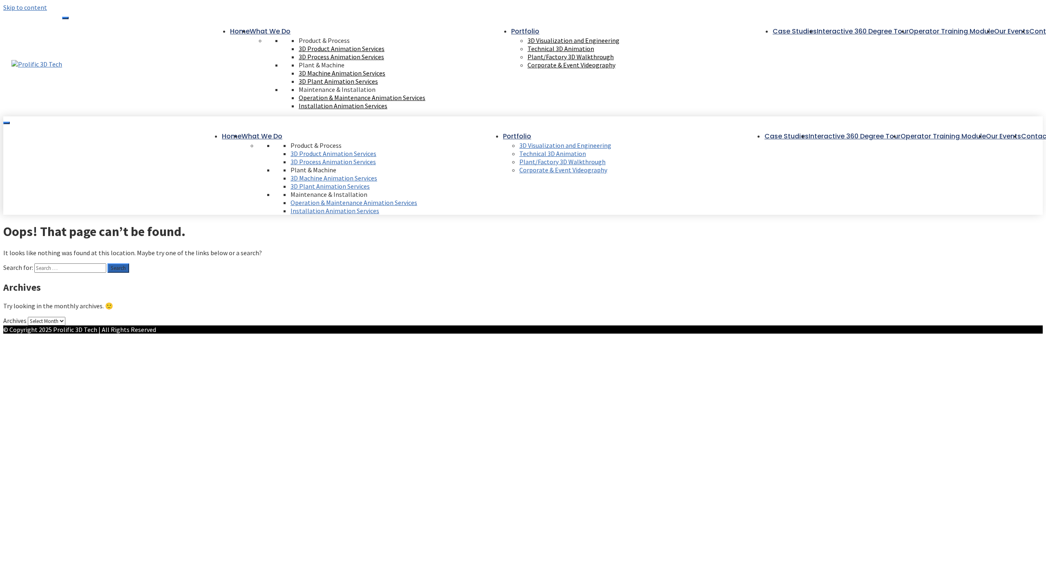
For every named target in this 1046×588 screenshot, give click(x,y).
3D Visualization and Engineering (573, 40)
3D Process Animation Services (341, 57)
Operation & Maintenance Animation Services (362, 98)
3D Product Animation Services (341, 49)
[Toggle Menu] (65, 18)
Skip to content (25, 7)
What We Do (270, 31)
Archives (15, 320)
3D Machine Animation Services (342, 73)
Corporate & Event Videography (571, 65)
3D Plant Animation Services (338, 81)
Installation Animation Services (343, 106)
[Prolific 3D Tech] (36, 64)
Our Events (1011, 31)
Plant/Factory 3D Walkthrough (570, 57)
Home (240, 31)
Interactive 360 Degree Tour (863, 31)
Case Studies (795, 31)
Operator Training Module (951, 31)
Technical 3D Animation (560, 49)
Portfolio (525, 31)
